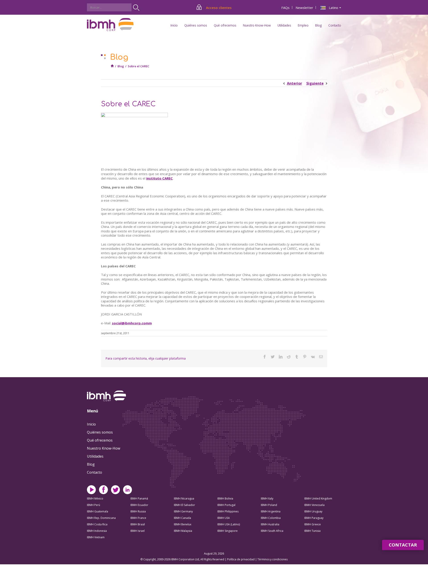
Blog (318, 25)
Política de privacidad (241, 559)
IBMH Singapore (227, 531)
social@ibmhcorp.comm (132, 323)
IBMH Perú (93, 505)
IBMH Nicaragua (184, 498)
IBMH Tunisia (312, 531)
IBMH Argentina (270, 511)
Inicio (174, 25)
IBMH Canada (182, 518)
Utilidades (95, 456)
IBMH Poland (269, 505)
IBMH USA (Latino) (228, 524)
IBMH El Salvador (184, 505)
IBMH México (95, 498)
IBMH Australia (270, 524)
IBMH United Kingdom (318, 498)
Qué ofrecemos (100, 440)
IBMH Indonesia (97, 531)
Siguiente (315, 83)
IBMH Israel (137, 531)
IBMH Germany (183, 511)
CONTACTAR (403, 545)
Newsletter (304, 7)
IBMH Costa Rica (97, 524)
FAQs (285, 7)
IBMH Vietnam (96, 537)
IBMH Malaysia (183, 531)
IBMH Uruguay (313, 511)
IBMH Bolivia (225, 498)
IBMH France (138, 518)
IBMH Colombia (271, 518)
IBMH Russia (138, 511)
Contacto (334, 25)
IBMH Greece (312, 524)
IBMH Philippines (228, 511)
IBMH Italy (267, 498)
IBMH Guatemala (97, 511)
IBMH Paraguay (313, 518)
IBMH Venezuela (314, 505)
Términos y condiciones (272, 559)
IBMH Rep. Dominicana (101, 518)
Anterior (294, 83)
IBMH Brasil (137, 524)
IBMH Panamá (139, 498)
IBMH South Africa (272, 531)
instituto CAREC (159, 178)
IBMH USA (223, 518)
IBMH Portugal (226, 505)
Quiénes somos (100, 432)
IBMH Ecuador (139, 505)
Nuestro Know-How (103, 448)
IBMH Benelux (182, 524)
